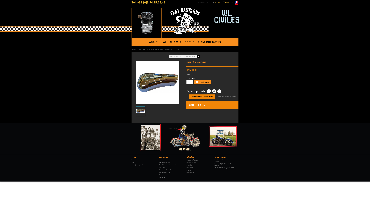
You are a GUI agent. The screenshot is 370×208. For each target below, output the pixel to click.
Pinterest (219, 91)
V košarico (202, 82)
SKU (191, 105)
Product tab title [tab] (227, 96)
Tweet (214, 91)
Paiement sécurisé (165, 170)
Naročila (189, 165)
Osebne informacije (192, 160)
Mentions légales (164, 162)
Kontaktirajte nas (164, 172)
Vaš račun (190, 157)
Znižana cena (136, 160)
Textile (189, 42)
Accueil (154, 42)
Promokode (190, 172)
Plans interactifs (209, 42)
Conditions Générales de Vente (169, 165)
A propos (162, 167)
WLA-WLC (175, 42)
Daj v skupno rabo (209, 91)
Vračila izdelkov (191, 162)
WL (164, 42)
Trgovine (162, 177)
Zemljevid (162, 175)
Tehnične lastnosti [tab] (202, 96)
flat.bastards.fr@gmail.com (224, 167)
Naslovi (188, 170)
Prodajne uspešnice (138, 165)
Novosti (134, 162)
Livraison (162, 160)
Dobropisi (189, 167)
